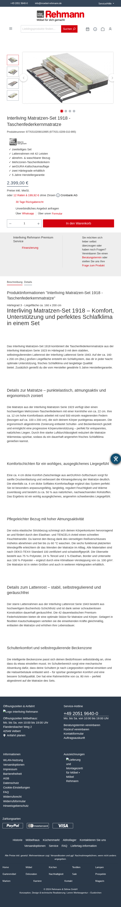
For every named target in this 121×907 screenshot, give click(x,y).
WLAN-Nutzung (13, 760)
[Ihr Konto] (110, 28)
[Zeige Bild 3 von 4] (70, 111)
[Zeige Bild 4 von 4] (74, 111)
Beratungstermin (91, 257)
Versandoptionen (13, 764)
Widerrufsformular (14, 801)
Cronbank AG (69, 195)
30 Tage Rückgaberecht (29, 201)
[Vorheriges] (23, 78)
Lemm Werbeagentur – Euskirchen (84, 892)
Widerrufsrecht (12, 796)
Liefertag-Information (84, 845)
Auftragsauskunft (74, 737)
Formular (57, 213)
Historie (17, 840)
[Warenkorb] (103, 29)
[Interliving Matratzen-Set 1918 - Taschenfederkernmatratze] (68, 77)
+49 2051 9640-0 (19, 3)
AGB (6, 778)
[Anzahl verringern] (10, 223)
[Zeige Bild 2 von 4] (66, 111)
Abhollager (69, 840)
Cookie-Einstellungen (16, 787)
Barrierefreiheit (12, 773)
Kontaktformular (74, 733)
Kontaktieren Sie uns (93, 840)
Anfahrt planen (16, 735)
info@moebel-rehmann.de (48, 3)
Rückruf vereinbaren (76, 729)
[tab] (15, 282)
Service (53, 845)
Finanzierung (30, 247)
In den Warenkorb (78, 223)
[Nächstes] (112, 78)
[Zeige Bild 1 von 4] (61, 111)
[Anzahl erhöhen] (38, 223)
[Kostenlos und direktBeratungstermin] (87, 29)
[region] (60, 77)
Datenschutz (11, 783)
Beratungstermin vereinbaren (82, 725)
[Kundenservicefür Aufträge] (95, 29)
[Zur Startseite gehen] (60, 16)
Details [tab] (28, 282)
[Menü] (10, 28)
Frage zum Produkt (93, 265)
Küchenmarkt (51, 840)
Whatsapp (28, 213)
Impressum (10, 769)
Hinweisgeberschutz (16, 805)
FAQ (6, 792)
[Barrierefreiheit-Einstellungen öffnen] (116, 459)
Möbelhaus (33, 840)
